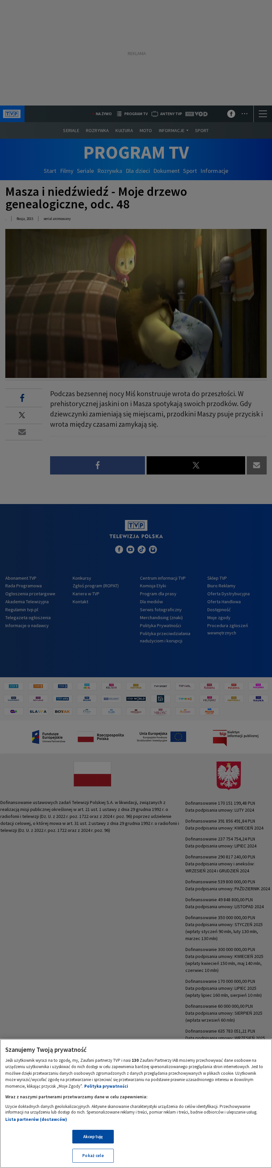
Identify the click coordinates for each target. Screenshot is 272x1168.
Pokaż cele (92, 1155)
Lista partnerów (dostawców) (36, 1119)
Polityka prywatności (106, 1086)
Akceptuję (93, 1136)
